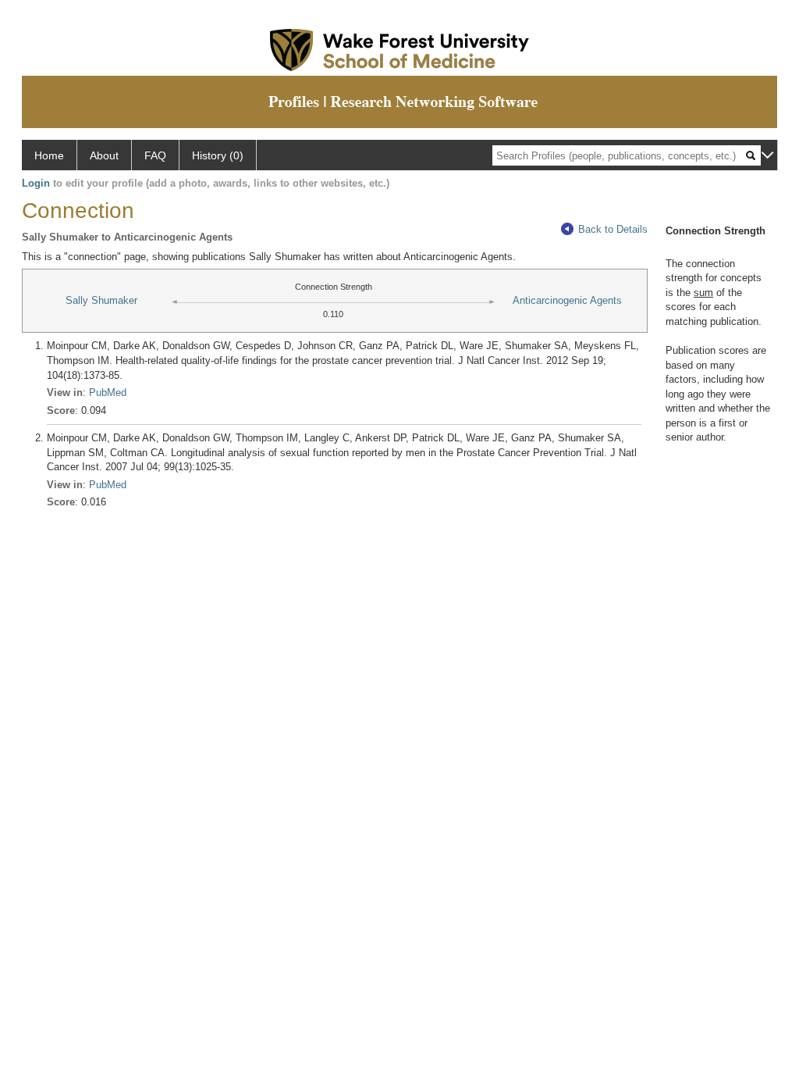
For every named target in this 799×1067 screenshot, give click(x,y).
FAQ (155, 155)
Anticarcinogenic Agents (567, 300)
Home (49, 155)
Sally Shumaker (101, 300)
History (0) (217, 155)
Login (36, 183)
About (104, 155)
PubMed (107, 392)
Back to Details (613, 229)
